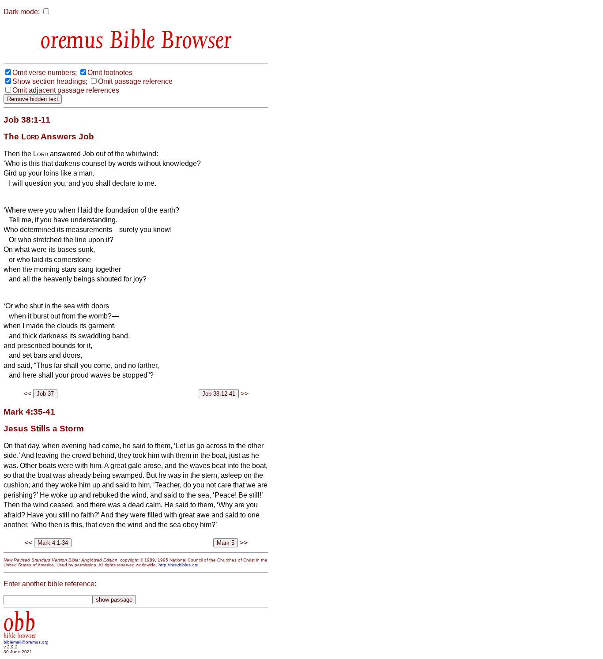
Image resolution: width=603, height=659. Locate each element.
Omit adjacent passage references (65, 90)
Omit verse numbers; (44, 72)
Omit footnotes (109, 72)
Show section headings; (49, 81)
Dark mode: (22, 11)
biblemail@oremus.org (26, 642)
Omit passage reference (135, 81)
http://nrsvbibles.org (178, 564)
